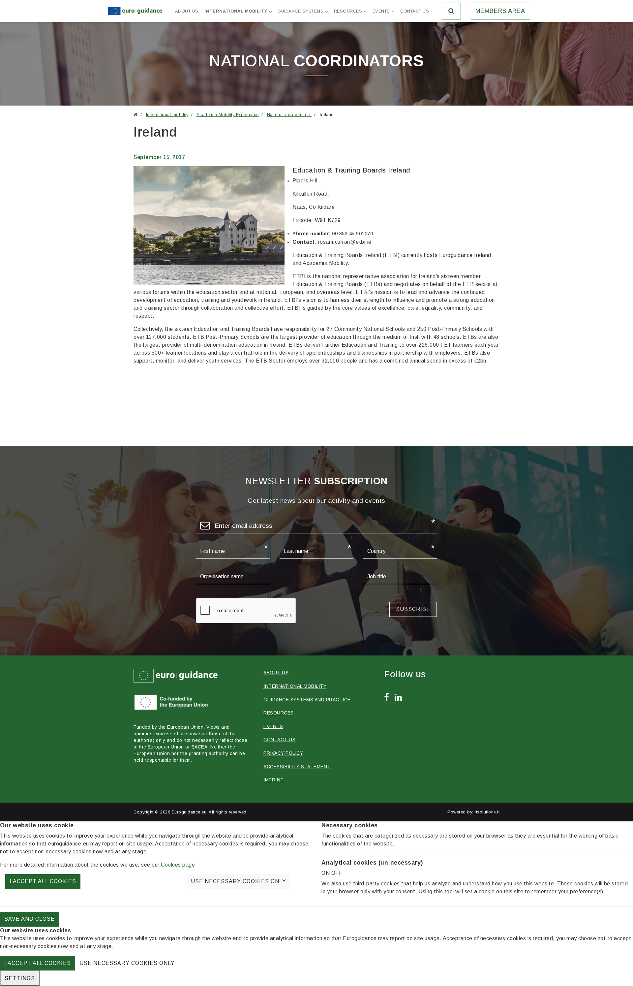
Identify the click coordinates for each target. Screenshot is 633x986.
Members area (500, 11)
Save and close (29, 919)
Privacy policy (283, 753)
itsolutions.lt (487, 812)
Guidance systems (300, 11)
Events (381, 11)
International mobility (235, 11)
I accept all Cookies (43, 881)
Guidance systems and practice (307, 699)
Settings (20, 978)
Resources (348, 11)
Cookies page (178, 865)
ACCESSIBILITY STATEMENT (297, 766)
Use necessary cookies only (238, 881)
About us (186, 11)
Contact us (414, 11)
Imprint (273, 779)
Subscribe (413, 609)
